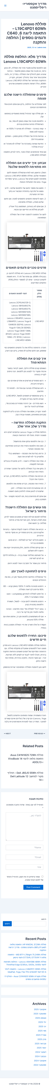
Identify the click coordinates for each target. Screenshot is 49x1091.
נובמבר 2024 (40, 1056)
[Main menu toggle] (5, 5)
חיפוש (43, 919)
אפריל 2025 (41, 1035)
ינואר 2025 (41, 1048)
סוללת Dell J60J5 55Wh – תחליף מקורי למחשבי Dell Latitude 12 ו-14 (25, 776)
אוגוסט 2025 (40, 1018)
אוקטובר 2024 (40, 1061)
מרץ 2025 (42, 1039)
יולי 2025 (42, 1022)
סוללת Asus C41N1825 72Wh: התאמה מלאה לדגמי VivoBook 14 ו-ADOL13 (25, 759)
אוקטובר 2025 (40, 1009)
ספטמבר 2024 (40, 1065)
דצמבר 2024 (40, 1052)
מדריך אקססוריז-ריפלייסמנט (34, 5)
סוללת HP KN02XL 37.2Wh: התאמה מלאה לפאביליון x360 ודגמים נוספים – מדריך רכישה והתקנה (27, 947)
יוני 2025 (42, 1026)
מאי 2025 (42, 1031)
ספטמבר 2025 (40, 1014)
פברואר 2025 (40, 1043)
